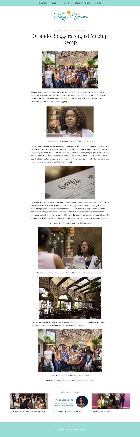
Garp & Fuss (75, 92)
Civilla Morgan (64, 98)
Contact (97, 3)
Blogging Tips (66, 3)
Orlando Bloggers (77, 31)
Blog (54, 3)
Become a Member (82, 3)
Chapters (44, 3)
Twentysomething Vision (84, 380)
